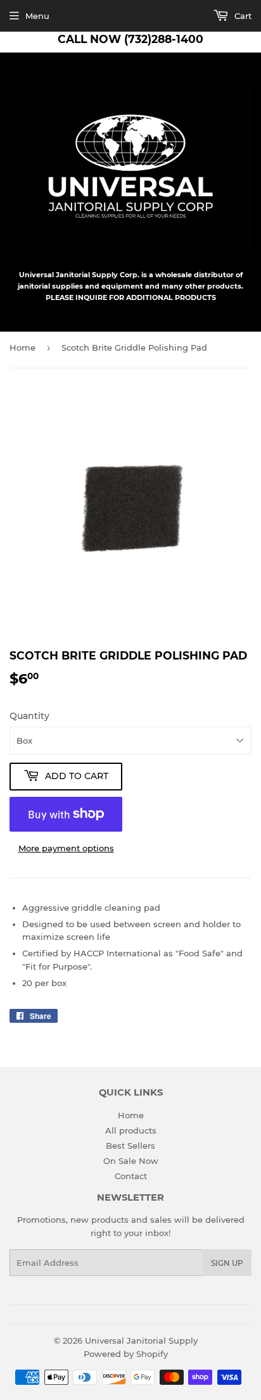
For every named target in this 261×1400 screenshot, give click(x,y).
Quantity (29, 716)
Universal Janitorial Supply (141, 1340)
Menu (37, 16)
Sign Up (227, 1263)
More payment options (66, 848)
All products (130, 1130)
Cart (241, 16)
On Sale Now (130, 1161)
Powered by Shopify (126, 1354)
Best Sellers (130, 1146)
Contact (131, 1176)
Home (22, 347)
